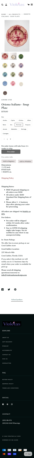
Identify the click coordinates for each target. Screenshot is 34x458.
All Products (14, 14)
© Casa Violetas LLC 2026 (11, 436)
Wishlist (5, 346)
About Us (5, 337)
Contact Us (6, 354)
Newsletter (6, 363)
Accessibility (7, 350)
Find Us (5, 359)
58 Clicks (14, 440)
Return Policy (7, 379)
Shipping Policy (7, 178)
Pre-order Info (7, 157)
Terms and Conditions (10, 388)
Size (2, 117)
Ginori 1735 (6, 100)
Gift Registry (7, 341)
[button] (31, 4)
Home (3, 14)
